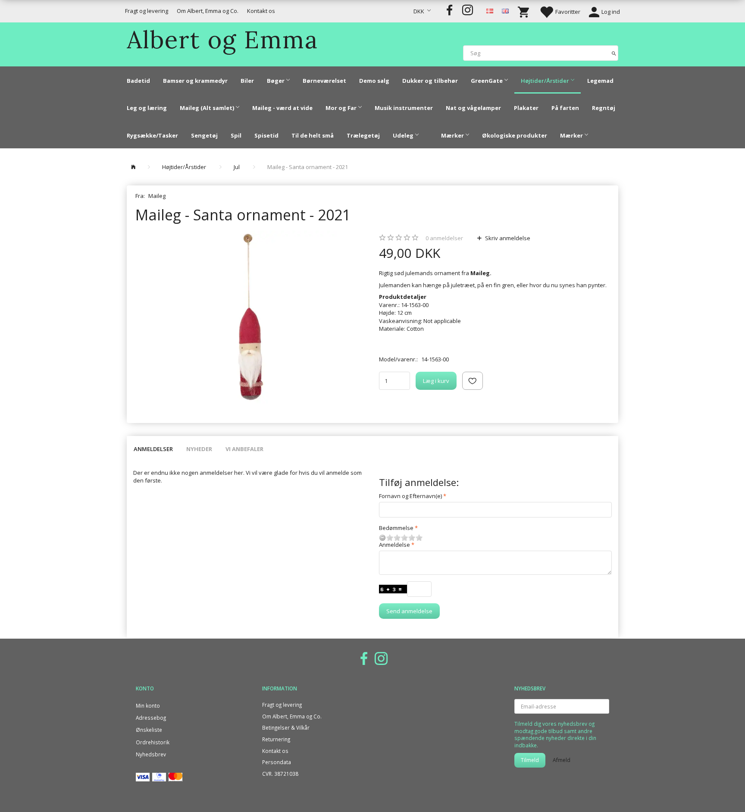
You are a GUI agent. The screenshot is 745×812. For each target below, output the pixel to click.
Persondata (276, 762)
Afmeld (561, 760)
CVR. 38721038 (280, 773)
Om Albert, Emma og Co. (207, 11)
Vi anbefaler (244, 449)
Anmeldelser (153, 449)
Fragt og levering (146, 11)
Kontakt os (261, 11)
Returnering (276, 739)
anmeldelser (444, 238)
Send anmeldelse (409, 611)
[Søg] (614, 53)
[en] (505, 10)
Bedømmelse (396, 528)
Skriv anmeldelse (507, 238)
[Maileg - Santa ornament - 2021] (250, 317)
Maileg (157, 196)
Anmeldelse (394, 545)
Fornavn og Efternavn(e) (410, 496)
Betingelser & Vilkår (286, 727)
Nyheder (199, 449)
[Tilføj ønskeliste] (472, 381)
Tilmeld (530, 760)
